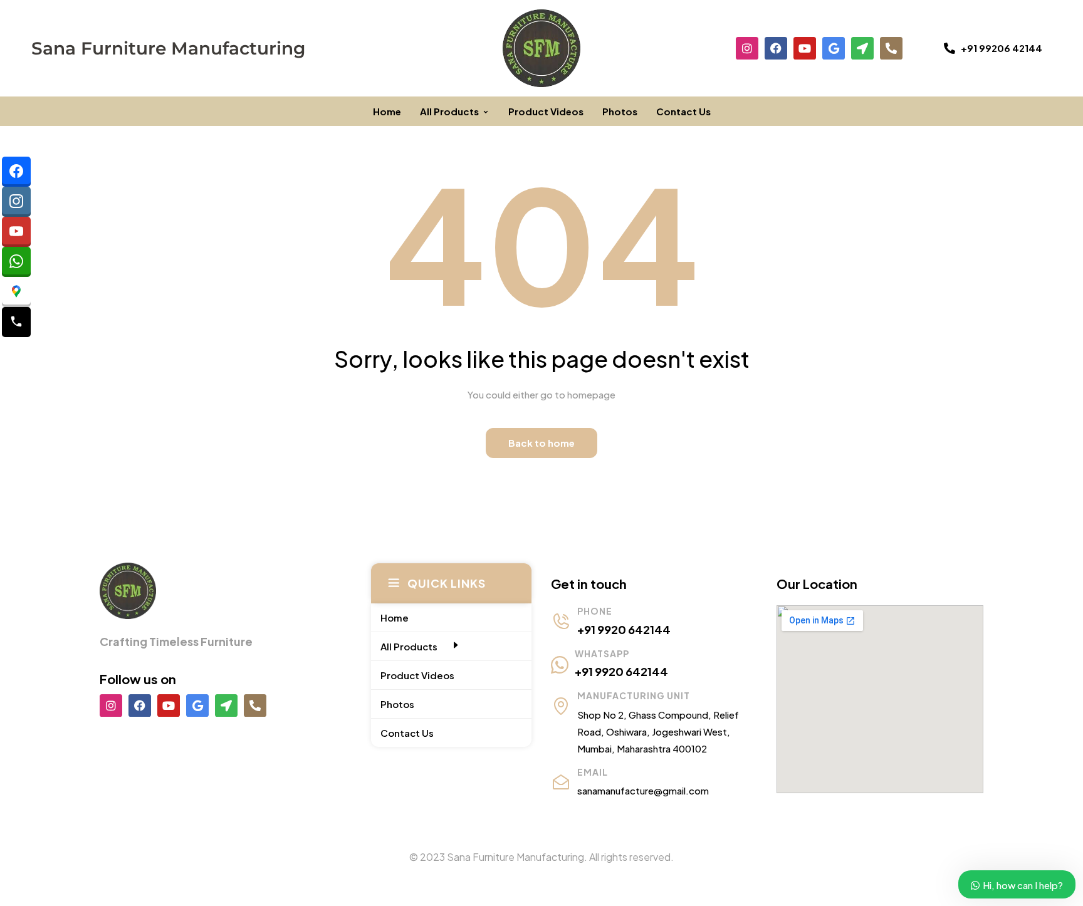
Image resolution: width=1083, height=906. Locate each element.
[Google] (833, 48)
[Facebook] (776, 48)
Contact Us (683, 111)
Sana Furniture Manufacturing (168, 48)
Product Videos (545, 111)
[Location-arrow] (862, 48)
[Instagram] (747, 48)
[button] (993, 48)
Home (387, 111)
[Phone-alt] (891, 48)
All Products (449, 111)
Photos (619, 111)
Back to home (541, 443)
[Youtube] (804, 48)
